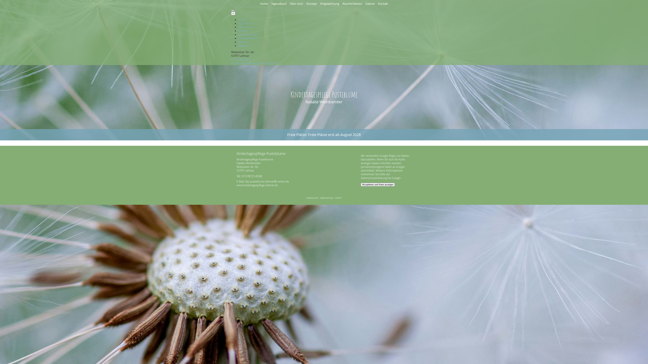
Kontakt (383, 4)
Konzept (311, 4)
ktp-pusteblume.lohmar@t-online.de (254, 63)
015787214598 (240, 59)
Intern (338, 197)
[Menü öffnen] (232, 10)
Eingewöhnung (329, 4)
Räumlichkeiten (352, 4)
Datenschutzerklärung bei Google (381, 178)
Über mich (296, 4)
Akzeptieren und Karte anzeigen (377, 184)
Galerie (370, 4)
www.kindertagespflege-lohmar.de (257, 185)
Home (264, 4)
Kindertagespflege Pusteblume (324, 94)
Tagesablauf (278, 4)
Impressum (312, 197)
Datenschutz (326, 197)
